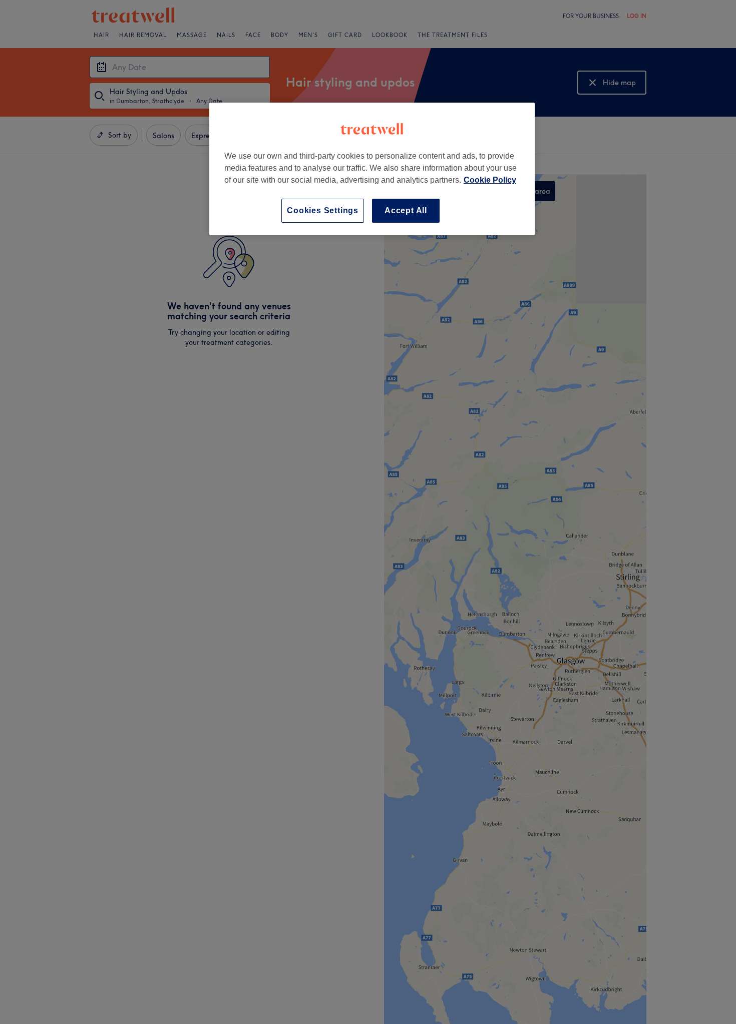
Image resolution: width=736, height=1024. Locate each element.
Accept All (406, 210)
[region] (372, 169)
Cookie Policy (490, 180)
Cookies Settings (322, 210)
